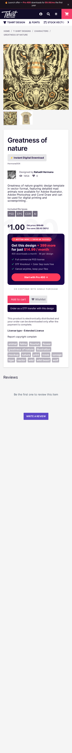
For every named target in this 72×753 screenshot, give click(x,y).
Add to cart (18, 299)
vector (21, 360)
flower (47, 344)
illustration (43, 349)
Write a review (36, 416)
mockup (13, 354)
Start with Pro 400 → (36, 277)
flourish (35, 344)
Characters (41, 31)
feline (23, 344)
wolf (55, 360)
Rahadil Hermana (43, 172)
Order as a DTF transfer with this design (32, 308)
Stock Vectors (57, 22)
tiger (11, 360)
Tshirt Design (16, 22)
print (36, 354)
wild (31, 360)
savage (57, 354)
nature (26, 354)
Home (7, 31)
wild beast (43, 360)
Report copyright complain (22, 336)
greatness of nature (21, 349)
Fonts (36, 22)
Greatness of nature (16, 35)
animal (12, 344)
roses (45, 354)
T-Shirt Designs (22, 31)
